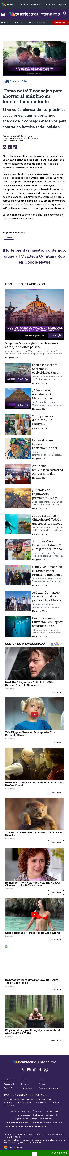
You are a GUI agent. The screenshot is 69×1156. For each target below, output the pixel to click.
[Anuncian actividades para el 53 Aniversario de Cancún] (18, 474)
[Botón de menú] (3, 14)
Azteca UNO (37, 4)
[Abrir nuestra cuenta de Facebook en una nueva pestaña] (40, 1070)
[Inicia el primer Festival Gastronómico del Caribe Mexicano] (18, 449)
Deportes (62, 4)
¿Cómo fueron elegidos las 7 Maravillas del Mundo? (42, 396)
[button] (34, 1154)
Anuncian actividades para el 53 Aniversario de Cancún (47, 471)
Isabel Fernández (15, 141)
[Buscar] (65, 13)
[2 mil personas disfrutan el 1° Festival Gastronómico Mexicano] (18, 424)
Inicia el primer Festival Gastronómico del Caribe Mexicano (44, 446)
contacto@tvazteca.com (45, 1099)
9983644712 (40, 1102)
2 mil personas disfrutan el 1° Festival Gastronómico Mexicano (42, 423)
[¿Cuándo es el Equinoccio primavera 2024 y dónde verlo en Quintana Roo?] (18, 499)
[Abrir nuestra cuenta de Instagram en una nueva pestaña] (29, 1070)
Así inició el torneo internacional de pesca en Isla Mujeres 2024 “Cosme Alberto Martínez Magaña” (47, 600)
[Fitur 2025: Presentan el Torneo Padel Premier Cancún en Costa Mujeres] (18, 576)
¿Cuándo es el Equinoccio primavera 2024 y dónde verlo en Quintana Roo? (44, 497)
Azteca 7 (50, 4)
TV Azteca (22, 4)
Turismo (19, 22)
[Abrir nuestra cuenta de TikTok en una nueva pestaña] (34, 1070)
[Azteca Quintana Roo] (34, 14)
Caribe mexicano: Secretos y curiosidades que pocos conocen (44, 370)
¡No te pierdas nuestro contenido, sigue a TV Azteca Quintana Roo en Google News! (34, 256)
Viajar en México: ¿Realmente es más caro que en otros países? (31, 345)
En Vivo (62, 22)
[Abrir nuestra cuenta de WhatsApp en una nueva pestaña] (46, 1070)
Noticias (5, 22)
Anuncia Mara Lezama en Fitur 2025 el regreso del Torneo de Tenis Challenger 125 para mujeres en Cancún (47, 550)
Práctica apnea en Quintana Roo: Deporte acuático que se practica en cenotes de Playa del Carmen (48, 625)
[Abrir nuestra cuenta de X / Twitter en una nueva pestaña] (23, 1070)
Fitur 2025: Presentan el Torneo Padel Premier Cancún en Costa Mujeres (47, 572)
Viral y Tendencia (37, 22)
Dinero (9, 238)
